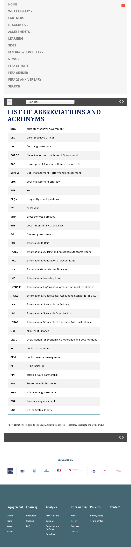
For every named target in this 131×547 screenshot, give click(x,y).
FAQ (28, 526)
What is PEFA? (19, 11)
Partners (16, 18)
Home (12, 4)
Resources (17, 25)
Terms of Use (96, 521)
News (13, 59)
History (74, 521)
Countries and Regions (52, 527)
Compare (50, 521)
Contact (75, 531)
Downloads (51, 534)
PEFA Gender (18, 73)
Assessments (19, 32)
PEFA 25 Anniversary (24, 79)
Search (14, 86)
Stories (10, 531)
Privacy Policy (96, 515)
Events (10, 515)
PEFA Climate (18, 66)
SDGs (12, 45)
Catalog (30, 521)
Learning (16, 38)
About (74, 515)
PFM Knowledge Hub (24, 52)
